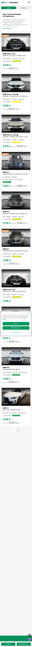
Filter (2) (8, 644)
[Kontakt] (29, 639)
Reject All (16, 323)
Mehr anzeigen (7, 28)
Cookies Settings (16, 332)
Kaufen (9, 8)
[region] (16, 323)
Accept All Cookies (16, 327)
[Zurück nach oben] (29, 635)
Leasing (23, 8)
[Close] (29, 313)
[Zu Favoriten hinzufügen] (28, 36)
